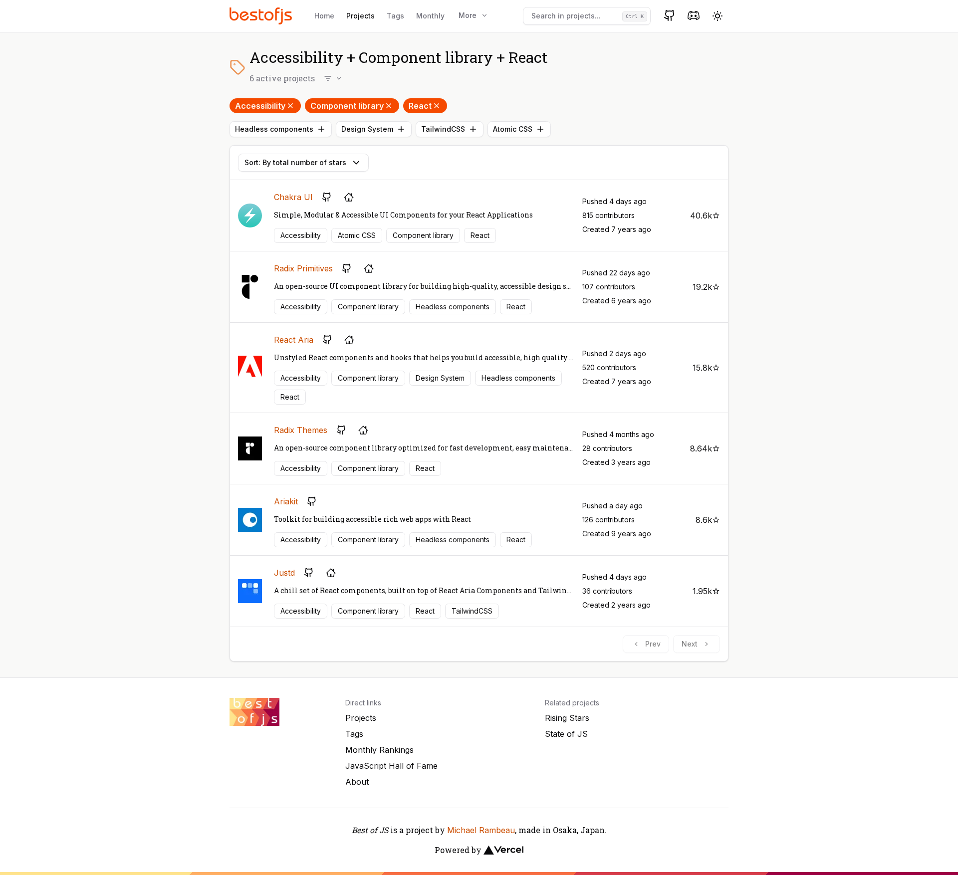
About (357, 782)
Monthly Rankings (379, 750)
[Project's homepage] (349, 197)
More (468, 15)
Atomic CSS (512, 129)
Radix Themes (300, 430)
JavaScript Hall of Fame (391, 766)
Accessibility (260, 106)
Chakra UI (293, 197)
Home (324, 15)
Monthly (430, 15)
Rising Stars (567, 718)
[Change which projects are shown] (333, 78)
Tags (395, 15)
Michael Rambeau (481, 830)
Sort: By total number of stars (295, 162)
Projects (360, 15)
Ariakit (286, 501)
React (420, 106)
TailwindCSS (443, 129)
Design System (367, 129)
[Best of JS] (262, 15)
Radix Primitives (303, 268)
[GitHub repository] (327, 197)
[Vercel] (503, 850)
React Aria (293, 340)
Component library (347, 106)
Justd (284, 573)
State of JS (566, 734)
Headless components (274, 129)
